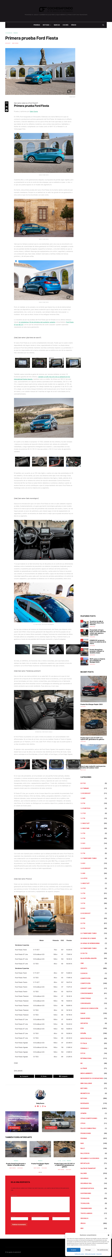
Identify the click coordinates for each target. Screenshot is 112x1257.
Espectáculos (85, 1038)
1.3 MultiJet (85, 823)
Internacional (86, 1058)
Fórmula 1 (84, 1048)
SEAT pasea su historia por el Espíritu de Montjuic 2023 (97, 660)
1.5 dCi (82, 843)
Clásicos (84, 973)
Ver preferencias (102, 1250)
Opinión (83, 1113)
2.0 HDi (82, 918)
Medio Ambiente (86, 1073)
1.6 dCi (82, 863)
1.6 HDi (82, 873)
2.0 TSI (64, 1160)
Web (53, 1216)
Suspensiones (85, 1193)
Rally (82, 1148)
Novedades (84, 1103)
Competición (85, 978)
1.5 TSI (82, 853)
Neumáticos (85, 1093)
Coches (65, 25)
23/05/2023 (92, 664)
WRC (82, 1228)
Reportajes (85, 1163)
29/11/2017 (10, 1123)
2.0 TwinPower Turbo (88, 933)
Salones (83, 1173)
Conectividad (85, 998)
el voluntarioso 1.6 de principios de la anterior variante (37, 322)
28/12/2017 (7, 43)
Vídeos (73, 25)
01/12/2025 (92, 645)
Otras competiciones (88, 1118)
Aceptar (73, 1250)
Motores (83, 1088)
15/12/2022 (44, 1167)
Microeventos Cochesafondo (91, 1078)
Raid (82, 1143)
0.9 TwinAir (84, 788)
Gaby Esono (15, 43)
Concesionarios (86, 993)
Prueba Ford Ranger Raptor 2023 (40, 1164)
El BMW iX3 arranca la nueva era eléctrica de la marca (98, 641)
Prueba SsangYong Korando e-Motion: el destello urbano (16, 1164)
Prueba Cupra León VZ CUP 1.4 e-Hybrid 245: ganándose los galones (64, 1165)
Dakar (82, 1013)
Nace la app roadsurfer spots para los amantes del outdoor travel (93, 767)
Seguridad (84, 1178)
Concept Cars (85, 988)
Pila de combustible (88, 1128)
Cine (82, 963)
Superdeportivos (87, 1188)
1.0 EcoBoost (8, 32)
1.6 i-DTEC (83, 878)
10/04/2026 (92, 636)
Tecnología (84, 1198)
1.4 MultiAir (84, 828)
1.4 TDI (82, 833)
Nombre (13, 1216)
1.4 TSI (59, 1160)
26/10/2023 (20, 1167)
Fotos (82, 1053)
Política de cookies (79, 1254)
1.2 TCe (83, 813)
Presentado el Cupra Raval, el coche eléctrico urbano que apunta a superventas (98, 632)
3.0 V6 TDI (83, 953)
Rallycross (84, 1153)
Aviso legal (99, 1254)
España (83, 1033)
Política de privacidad (90, 1254)
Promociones (85, 1133)
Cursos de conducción (89, 1008)
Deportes (84, 1023)
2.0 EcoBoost (85, 913)
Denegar (88, 1250)
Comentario (14, 1195)
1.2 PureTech (85, 808)
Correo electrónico (37, 1216)
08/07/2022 (83, 769)
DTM (82, 1028)
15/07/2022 (68, 1169)
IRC (81, 1063)
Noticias (46, 25)
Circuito (83, 968)
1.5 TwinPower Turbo (88, 858)
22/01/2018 (47, 1123)
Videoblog (84, 1218)
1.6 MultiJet (85, 883)
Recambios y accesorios (89, 1158)
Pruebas (37, 25)
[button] (108, 1235)
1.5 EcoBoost (85, 848)
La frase (83, 1068)
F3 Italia (83, 1043)
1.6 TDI (82, 893)
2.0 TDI (82, 923)
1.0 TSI (82, 803)
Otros (82, 1123)
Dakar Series (85, 1018)
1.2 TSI (82, 818)
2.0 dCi (82, 908)
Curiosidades (85, 1003)
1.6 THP (83, 898)
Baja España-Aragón (88, 958)
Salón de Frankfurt (88, 1168)
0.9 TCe (83, 783)
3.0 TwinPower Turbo (88, 948)
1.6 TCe (83, 888)
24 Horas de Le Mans (88, 938)
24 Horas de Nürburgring (90, 943)
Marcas (57, 25)
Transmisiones (86, 1208)
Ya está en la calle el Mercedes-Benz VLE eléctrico (97, 622)
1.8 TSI (82, 903)
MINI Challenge (86, 1083)
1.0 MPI (82, 798)
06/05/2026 (92, 626)
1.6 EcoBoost (85, 868)
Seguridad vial (86, 1183)
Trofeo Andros (86, 1213)
